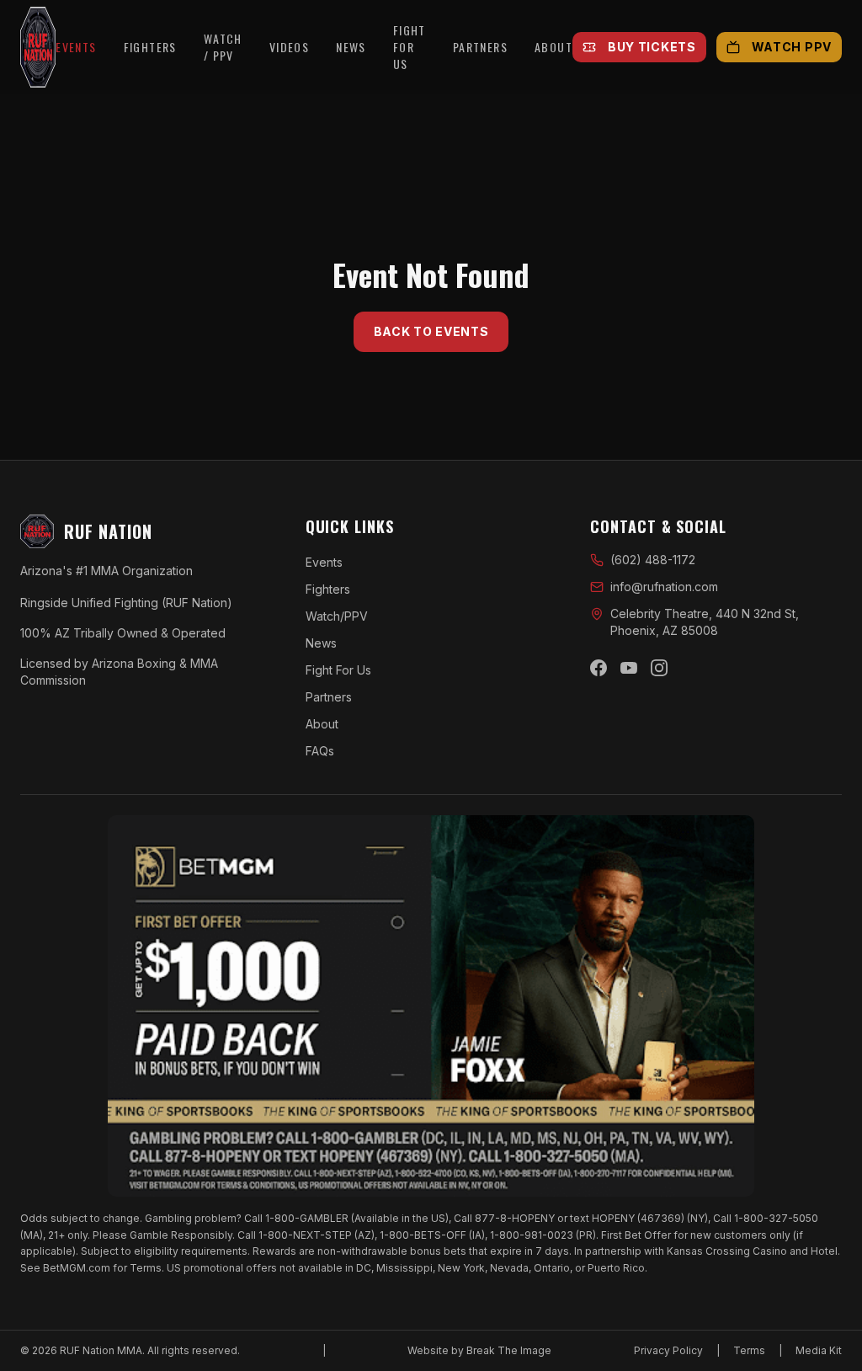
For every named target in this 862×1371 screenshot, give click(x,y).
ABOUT (553, 47)
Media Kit (818, 1350)
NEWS (351, 47)
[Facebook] (598, 667)
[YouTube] (628, 667)
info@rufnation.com (664, 586)
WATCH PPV (792, 47)
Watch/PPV (337, 616)
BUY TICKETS (652, 47)
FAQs (320, 751)
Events (324, 562)
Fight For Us (338, 670)
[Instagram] (659, 667)
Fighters (328, 589)
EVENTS (76, 47)
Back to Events (431, 331)
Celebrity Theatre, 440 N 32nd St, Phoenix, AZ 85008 (704, 621)
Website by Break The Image (479, 1350)
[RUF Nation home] (38, 47)
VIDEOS (289, 47)
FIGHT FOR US (409, 47)
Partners (329, 697)
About (322, 724)
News (321, 643)
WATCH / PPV (223, 47)
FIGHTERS (150, 47)
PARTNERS (480, 47)
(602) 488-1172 (652, 559)
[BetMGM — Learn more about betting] (431, 1006)
